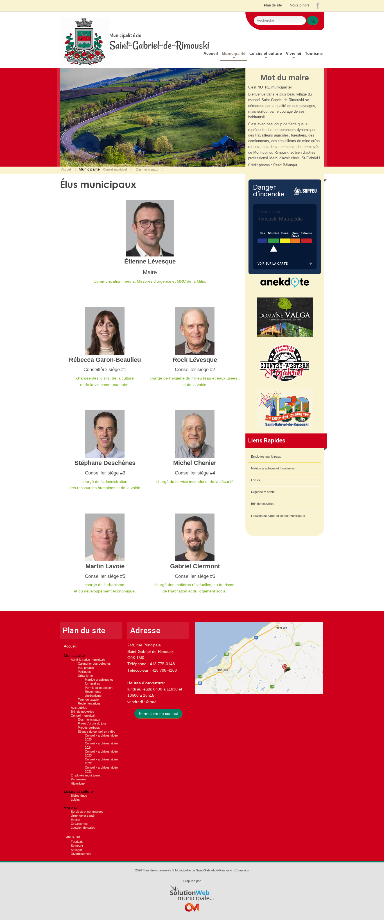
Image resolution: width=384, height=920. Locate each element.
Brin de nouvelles (262, 503)
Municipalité (233, 53)
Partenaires (79, 779)
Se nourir (77, 845)
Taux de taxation (89, 699)
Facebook (319, 7)
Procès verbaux (89, 727)
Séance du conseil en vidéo (96, 731)
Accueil (211, 53)
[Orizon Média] (192, 908)
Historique (78, 783)
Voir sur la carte (272, 263)
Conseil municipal (115, 169)
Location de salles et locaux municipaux (278, 515)
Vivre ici (293, 53)
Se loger (76, 849)
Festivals (77, 841)
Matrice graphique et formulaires (273, 468)
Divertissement (81, 853)
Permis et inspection (98, 687)
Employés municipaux (266, 456)
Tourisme (314, 53)
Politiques (84, 671)
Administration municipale (88, 659)
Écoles (75, 819)
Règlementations (89, 703)
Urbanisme (85, 675)
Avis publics (79, 707)
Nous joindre (300, 5)
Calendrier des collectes (94, 663)
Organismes (79, 823)
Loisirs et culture (265, 53)
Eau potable (86, 667)
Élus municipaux (147, 169)
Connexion (241, 870)
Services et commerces (87, 811)
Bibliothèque (79, 795)
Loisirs (255, 480)
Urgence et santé (263, 492)
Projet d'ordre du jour (92, 723)
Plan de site (273, 5)
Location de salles (83, 827)
